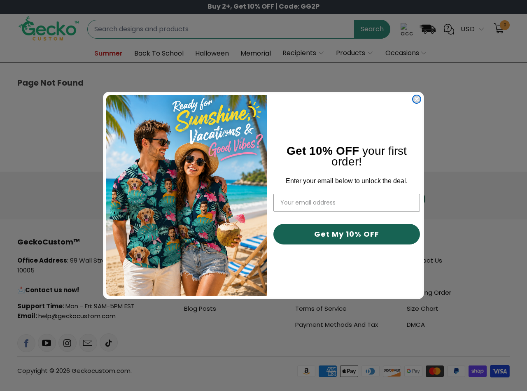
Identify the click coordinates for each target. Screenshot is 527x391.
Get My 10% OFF (346, 234)
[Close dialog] (417, 99)
